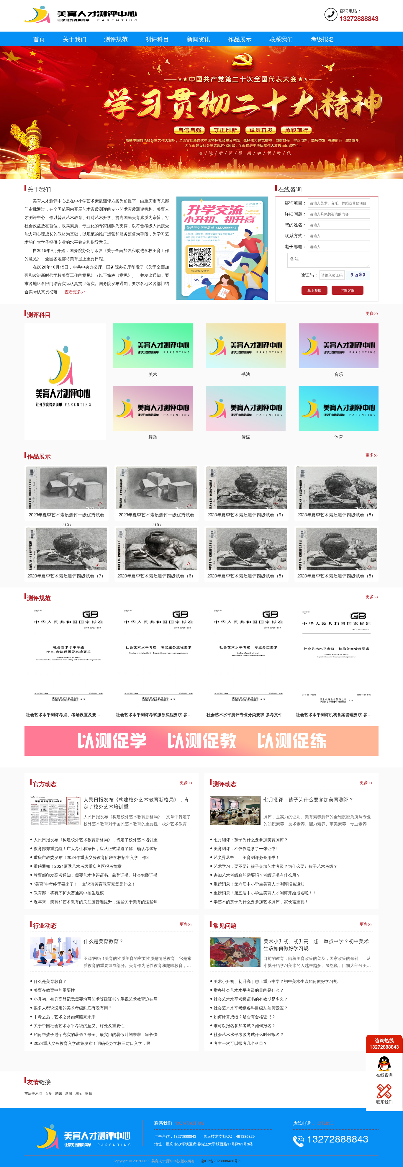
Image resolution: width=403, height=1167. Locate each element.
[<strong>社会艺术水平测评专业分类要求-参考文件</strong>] (246, 657)
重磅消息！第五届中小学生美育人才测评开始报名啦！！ (265, 893)
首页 (39, 39)
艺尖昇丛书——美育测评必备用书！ (247, 857)
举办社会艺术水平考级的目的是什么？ (249, 990)
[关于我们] (222, 248)
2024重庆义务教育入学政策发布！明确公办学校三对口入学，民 (92, 1043)
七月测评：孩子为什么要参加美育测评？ (308, 799)
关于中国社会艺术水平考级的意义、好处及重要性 (79, 1025)
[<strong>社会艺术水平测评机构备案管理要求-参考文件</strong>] (336, 657)
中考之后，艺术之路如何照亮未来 (65, 1016)
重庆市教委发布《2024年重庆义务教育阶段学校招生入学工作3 (91, 857)
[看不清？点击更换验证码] (358, 275)
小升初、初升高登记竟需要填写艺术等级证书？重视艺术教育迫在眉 (96, 999)
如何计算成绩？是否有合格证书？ (245, 1016)
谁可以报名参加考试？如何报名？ (245, 1025)
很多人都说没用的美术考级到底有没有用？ (73, 1008)
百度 (48, 1093)
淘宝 (78, 1093)
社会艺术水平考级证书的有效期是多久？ (251, 999)
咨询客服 (347, 290)
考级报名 (322, 39)
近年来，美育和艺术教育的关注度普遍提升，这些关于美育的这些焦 (96, 901)
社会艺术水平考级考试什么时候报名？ (249, 1034)
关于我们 (74, 39)
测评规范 (116, 39)
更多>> (372, 313)
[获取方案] (384, 1091)
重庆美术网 (33, 1093)
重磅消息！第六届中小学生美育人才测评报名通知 (259, 884)
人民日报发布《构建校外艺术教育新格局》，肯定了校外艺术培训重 (136, 803)
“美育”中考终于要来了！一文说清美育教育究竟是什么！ (85, 884)
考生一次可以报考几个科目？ (240, 1043)
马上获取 (314, 290)
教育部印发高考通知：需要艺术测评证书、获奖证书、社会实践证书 (96, 875)
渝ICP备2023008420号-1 (221, 1160)
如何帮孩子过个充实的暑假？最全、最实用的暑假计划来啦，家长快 (96, 1034)
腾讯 (58, 1093)
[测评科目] (65, 381)
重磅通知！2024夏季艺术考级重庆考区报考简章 (78, 866)
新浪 (68, 1093)
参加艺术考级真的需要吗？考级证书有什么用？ (257, 875)
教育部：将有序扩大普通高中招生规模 (69, 893)
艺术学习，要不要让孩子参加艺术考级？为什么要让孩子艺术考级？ (276, 866)
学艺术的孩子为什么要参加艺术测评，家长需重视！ (261, 901)
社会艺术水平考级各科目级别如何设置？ (251, 1008)
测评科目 (157, 39)
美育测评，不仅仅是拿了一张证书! (245, 848)
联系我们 (281, 39)
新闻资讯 (198, 39)
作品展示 (240, 39)
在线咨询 (384, 1075)
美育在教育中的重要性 (54, 990)
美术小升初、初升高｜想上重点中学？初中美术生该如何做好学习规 (316, 944)
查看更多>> (75, 291)
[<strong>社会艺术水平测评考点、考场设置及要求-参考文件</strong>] (66, 657)
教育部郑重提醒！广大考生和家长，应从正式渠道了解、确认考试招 (96, 848)
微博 (88, 1093)
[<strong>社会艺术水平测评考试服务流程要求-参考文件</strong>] (156, 657)
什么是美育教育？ (103, 941)
